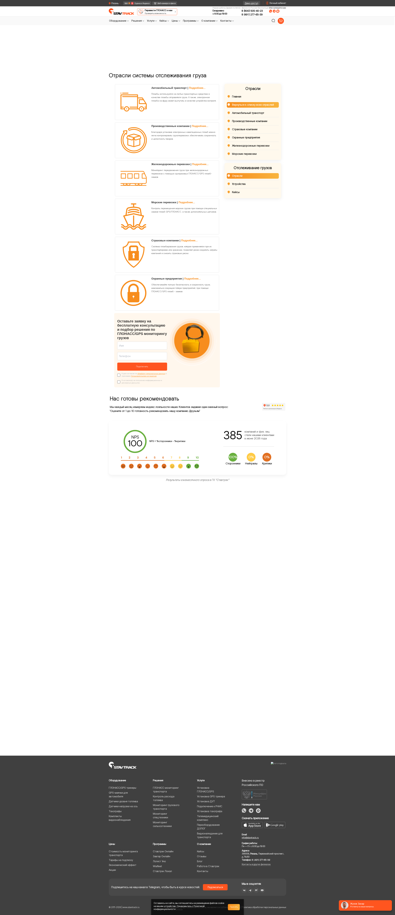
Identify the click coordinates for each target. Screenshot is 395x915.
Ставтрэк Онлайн (163, 851)
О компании (204, 844)
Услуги (201, 780)
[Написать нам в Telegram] (274, 11)
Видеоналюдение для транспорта (209, 835)
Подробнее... (197, 87)
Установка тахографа (209, 811)
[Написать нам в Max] (258, 810)
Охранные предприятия (246, 137)
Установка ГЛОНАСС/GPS (205, 789)
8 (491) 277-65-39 (252, 14)
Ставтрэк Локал (162, 871)
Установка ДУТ (206, 801)
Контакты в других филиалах (256, 864)
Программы (159, 844)
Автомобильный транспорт (248, 113)
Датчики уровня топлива (123, 801)
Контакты (202, 871)
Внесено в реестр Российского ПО (253, 783)
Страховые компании (244, 129)
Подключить (142, 366)
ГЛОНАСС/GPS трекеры (122, 787)
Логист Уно (159, 861)
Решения (158, 780)
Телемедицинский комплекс (207, 818)
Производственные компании (249, 121)
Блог (199, 861)
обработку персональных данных (151, 373)
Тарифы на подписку (121, 860)
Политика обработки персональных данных (264, 907)
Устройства (238, 184)
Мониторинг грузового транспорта (166, 807)
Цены (112, 844)
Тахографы (115, 811)
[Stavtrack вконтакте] (244, 890)
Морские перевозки (244, 154)
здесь (179, 909)
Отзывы (201, 856)
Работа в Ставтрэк (208, 866)
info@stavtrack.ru (250, 837)
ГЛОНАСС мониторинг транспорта (166, 789)
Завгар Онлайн (161, 856)
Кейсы (236, 192)
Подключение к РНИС (209, 806)
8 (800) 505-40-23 (252, 10)
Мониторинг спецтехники (160, 815)
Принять (234, 907)
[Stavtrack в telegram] (250, 890)
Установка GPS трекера (211, 796)
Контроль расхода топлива (163, 798)
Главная (236, 96)
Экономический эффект (122, 865)
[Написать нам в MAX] (277, 11)
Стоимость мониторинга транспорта (123, 853)
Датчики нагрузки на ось (123, 806)
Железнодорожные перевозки (250, 145)
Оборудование (117, 780)
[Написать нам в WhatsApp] (270, 11)
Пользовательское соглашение (144, 376)
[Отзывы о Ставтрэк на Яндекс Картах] (136, 3)
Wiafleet (157, 866)
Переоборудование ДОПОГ (208, 826)
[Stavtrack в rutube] (256, 890)
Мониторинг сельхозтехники (162, 824)
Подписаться (215, 887)
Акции (112, 869)
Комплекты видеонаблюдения (120, 818)
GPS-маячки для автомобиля (118, 794)
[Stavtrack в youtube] (262, 890)
